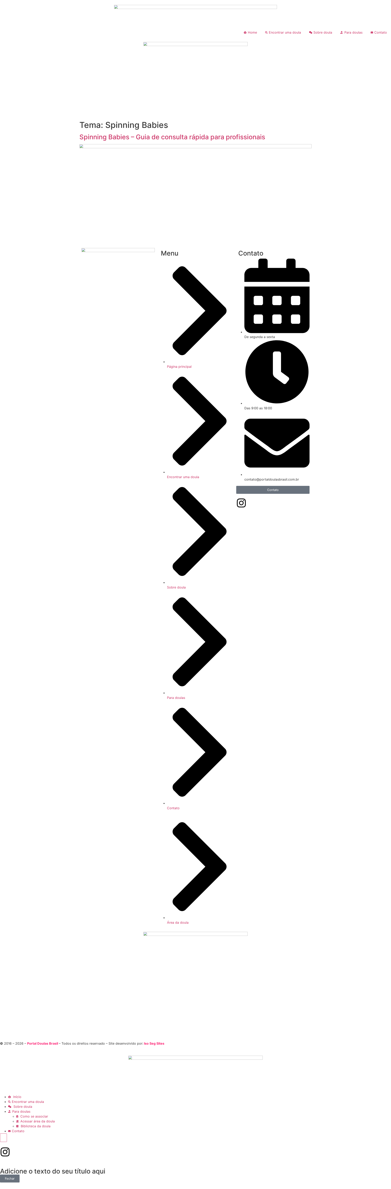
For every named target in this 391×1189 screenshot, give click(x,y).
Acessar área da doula (37, 1121)
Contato (380, 32)
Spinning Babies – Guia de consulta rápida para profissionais (172, 137)
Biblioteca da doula (35, 1126)
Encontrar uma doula (285, 32)
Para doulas (353, 32)
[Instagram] (241, 503)
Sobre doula (322, 32)
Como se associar (33, 1116)
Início (16, 1097)
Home (252, 32)
